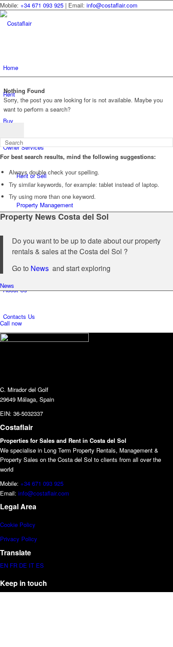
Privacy (10, 539)
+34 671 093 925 (41, 5)
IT (31, 565)
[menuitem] (88, 67)
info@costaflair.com (112, 5)
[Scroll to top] (2, 597)
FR (13, 565)
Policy (26, 524)
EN (4, 565)
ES (40, 565)
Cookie (9, 524)
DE (23, 565)
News (41, 268)
